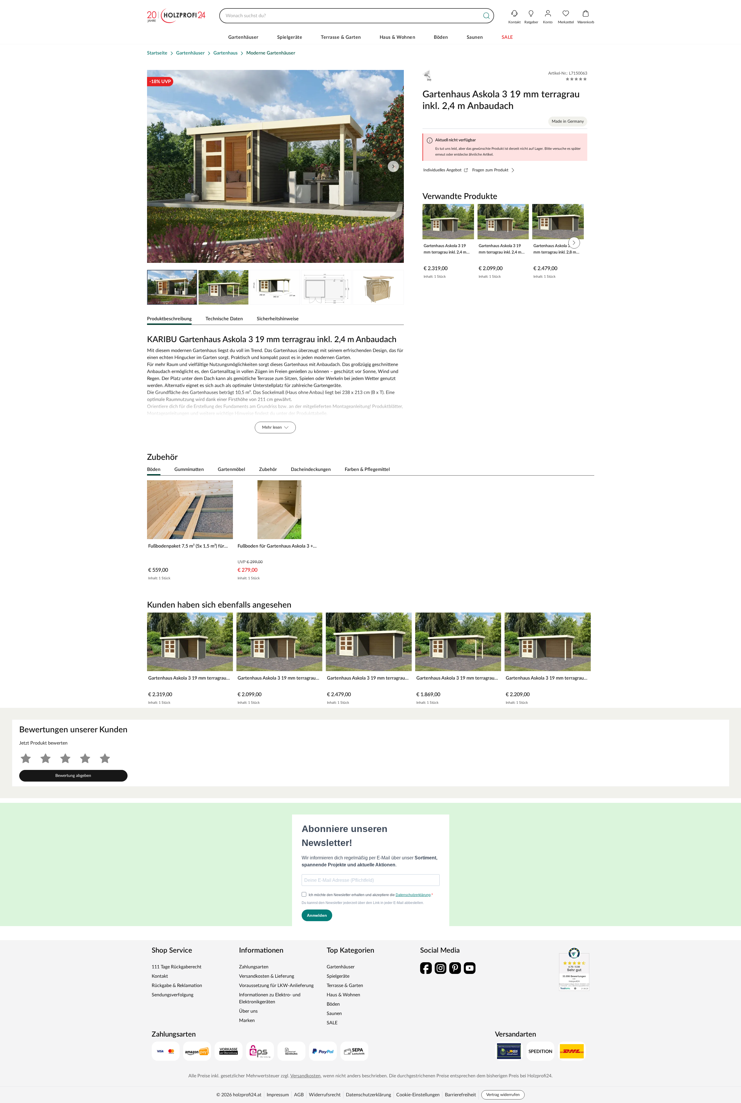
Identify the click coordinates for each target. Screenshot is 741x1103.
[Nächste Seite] (393, 166)
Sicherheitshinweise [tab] (278, 318)
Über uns (248, 1011)
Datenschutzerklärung (368, 1095)
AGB (299, 1095)
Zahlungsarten (253, 967)
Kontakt (160, 976)
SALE (507, 37)
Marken (247, 1020)
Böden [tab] (153, 469)
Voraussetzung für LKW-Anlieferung (276, 985)
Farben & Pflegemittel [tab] (367, 469)
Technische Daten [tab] (224, 318)
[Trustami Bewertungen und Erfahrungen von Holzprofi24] (574, 969)
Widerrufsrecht (325, 1095)
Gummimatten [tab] (189, 469)
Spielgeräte (290, 37)
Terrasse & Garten (341, 37)
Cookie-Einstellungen (418, 1095)
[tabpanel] (275, 383)
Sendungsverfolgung (172, 995)
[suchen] (486, 15)
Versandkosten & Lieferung (266, 976)
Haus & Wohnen (397, 37)
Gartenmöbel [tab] (231, 469)
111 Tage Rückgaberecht (176, 967)
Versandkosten (305, 1076)
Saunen (475, 37)
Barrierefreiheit (460, 1095)
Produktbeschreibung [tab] (169, 318)
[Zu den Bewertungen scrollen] (576, 79)
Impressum (278, 1095)
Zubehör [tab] (268, 469)
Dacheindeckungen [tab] (311, 469)
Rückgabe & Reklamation (177, 985)
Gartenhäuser (243, 37)
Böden (441, 37)
